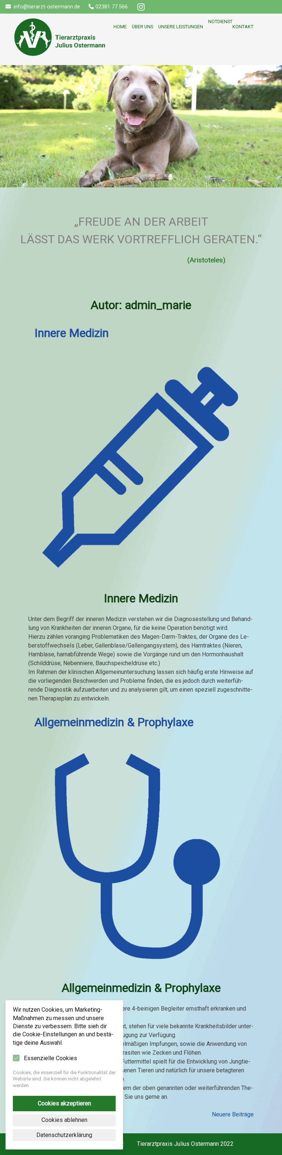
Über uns (142, 26)
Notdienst (220, 21)
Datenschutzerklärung (64, 1134)
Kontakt (242, 26)
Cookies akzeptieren (64, 1103)
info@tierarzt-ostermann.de (47, 7)
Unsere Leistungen (180, 26)
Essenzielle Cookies (50, 1058)
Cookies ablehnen (64, 1119)
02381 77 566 (111, 7)
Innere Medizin (72, 333)
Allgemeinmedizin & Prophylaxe (114, 722)
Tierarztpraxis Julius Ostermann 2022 (185, 1143)
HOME (60, 21)
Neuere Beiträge (233, 1114)
